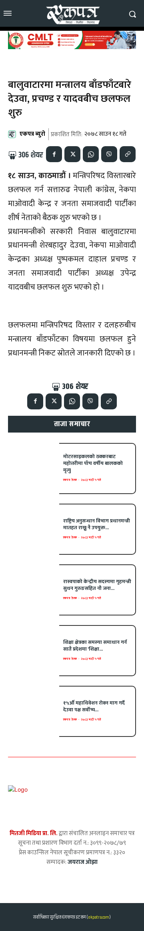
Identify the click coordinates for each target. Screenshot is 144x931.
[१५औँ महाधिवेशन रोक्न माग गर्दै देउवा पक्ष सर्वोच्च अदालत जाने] (33, 711)
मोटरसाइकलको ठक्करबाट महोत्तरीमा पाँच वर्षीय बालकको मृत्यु (93, 463)
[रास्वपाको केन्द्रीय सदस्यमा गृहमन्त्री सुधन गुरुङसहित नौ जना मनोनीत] (33, 589)
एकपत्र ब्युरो (32, 134)
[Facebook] (54, 154)
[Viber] (109, 154)
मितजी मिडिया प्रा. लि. (34, 833)
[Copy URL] (128, 154)
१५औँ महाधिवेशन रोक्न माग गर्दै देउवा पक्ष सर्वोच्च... (94, 706)
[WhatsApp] (91, 154)
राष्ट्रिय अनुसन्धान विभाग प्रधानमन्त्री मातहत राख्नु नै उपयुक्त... (96, 524)
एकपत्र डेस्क (70, 479)
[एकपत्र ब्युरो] (13, 134)
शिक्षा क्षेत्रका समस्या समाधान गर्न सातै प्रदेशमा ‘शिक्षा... (95, 645)
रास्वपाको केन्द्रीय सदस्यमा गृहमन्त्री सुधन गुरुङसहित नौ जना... (97, 585)
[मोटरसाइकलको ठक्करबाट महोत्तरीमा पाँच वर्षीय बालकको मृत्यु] (33, 468)
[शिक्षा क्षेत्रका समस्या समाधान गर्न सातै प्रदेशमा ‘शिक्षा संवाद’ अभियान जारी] (33, 650)
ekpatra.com (98, 917)
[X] (72, 154)
